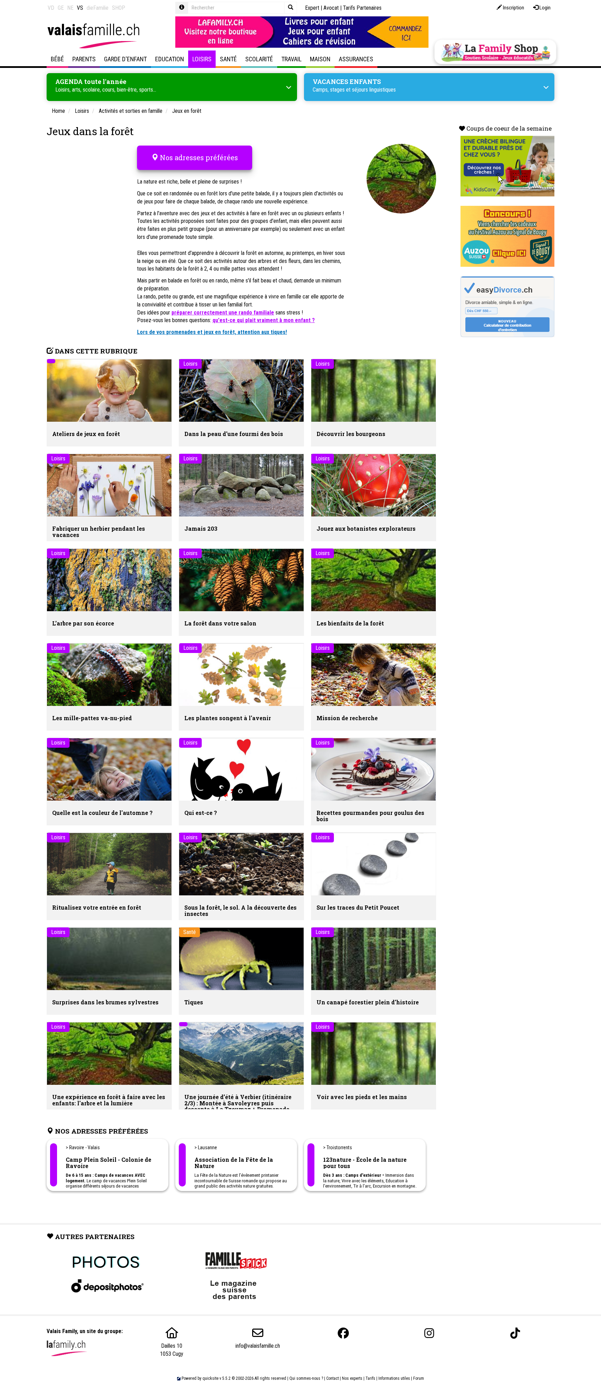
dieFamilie (98, 8)
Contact (332, 1378)
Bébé (57, 59)
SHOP (118, 8)
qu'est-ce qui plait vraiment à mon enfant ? (264, 320)
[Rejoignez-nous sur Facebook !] (343, 1333)
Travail (291, 59)
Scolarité (259, 59)
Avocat (331, 8)
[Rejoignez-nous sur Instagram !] (429, 1333)
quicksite (210, 1378)
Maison (320, 59)
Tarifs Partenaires (362, 8)
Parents (84, 59)
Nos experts (352, 1378)
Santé (228, 59)
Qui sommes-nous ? (306, 1378)
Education (169, 59)
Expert (312, 8)
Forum (418, 1378)
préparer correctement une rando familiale (222, 312)
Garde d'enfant (125, 59)
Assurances (356, 59)
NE (70, 8)
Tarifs (370, 1378)
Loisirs (201, 59)
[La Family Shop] (495, 52)
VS (80, 8)
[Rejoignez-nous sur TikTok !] (515, 1333)
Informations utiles (394, 1378)
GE (61, 8)
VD (51, 8)
